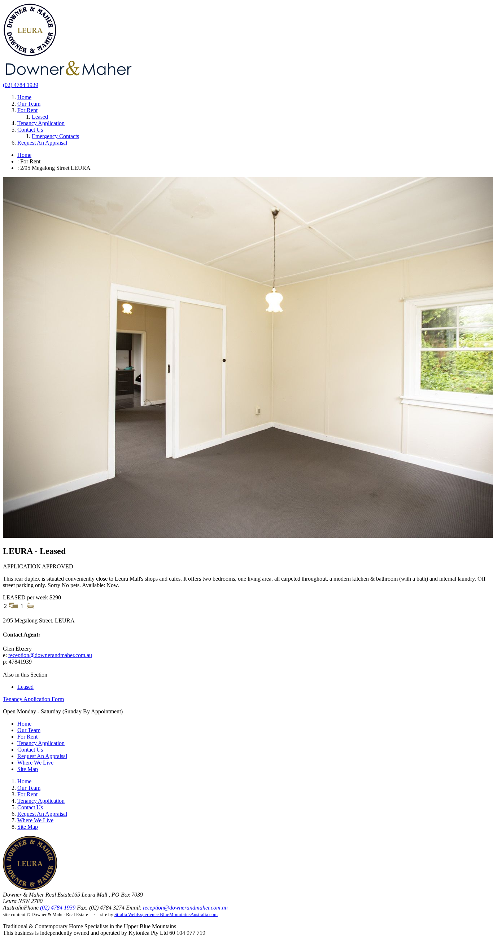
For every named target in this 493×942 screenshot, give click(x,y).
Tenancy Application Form (33, 699)
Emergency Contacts (55, 136)
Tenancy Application (41, 123)
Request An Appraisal (42, 143)
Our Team (28, 104)
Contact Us (30, 130)
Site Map (27, 769)
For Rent (27, 110)
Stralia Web (125, 914)
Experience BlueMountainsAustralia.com (177, 914)
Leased (40, 117)
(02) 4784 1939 (20, 85)
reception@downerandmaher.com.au (50, 655)
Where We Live (35, 763)
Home (24, 97)
